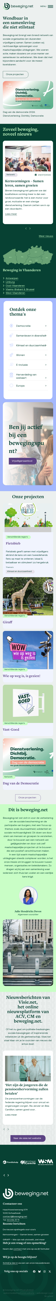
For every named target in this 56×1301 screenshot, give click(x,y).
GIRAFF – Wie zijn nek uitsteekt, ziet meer (24, 1240)
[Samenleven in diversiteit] (11, 335)
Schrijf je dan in (10, 1263)
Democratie (23, 326)
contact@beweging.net (15, 1217)
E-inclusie (22, 365)
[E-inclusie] (11, 364)
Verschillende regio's (14, 616)
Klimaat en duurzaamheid (31, 346)
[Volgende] (29, 228)
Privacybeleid (26, 1290)
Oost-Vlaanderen (15, 286)
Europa (20, 386)
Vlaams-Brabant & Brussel (20, 290)
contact (18, 1249)
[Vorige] (26, 228)
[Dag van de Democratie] (28, 757)
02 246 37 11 (13, 1220)
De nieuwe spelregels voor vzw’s (19, 1230)
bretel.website (27, 1293)
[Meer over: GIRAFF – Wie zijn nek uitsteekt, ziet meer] (28, 159)
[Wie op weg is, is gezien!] (28, 649)
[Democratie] (11, 326)
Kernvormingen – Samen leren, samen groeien (26, 1235)
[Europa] (11, 385)
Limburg (10, 282)
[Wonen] (11, 355)
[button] (46, 6)
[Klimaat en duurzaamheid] (11, 345)
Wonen (20, 355)
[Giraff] (28, 596)
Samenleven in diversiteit (31, 336)
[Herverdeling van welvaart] (11, 375)
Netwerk (11, 175)
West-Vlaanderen (15, 293)
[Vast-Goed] (28, 703)
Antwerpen (12, 278)
